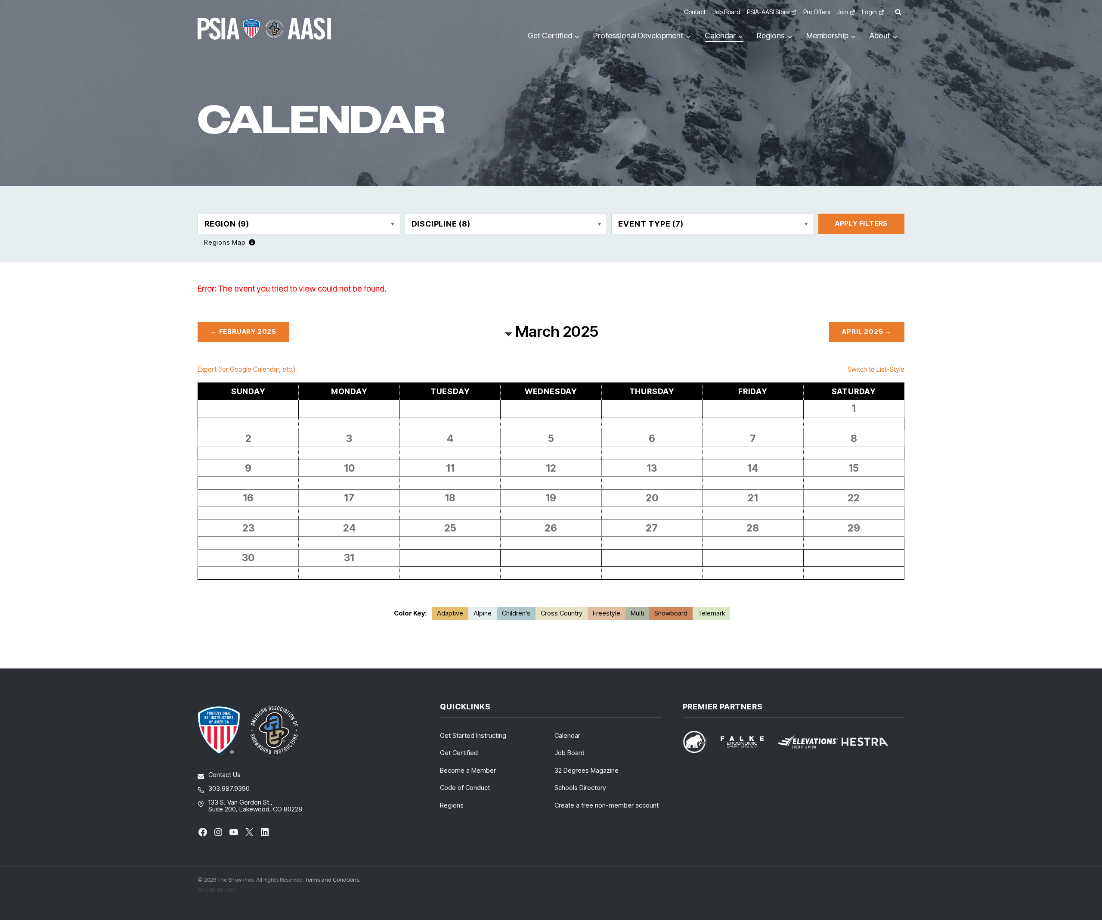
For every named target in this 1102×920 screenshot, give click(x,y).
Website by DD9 (216, 889)
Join (842, 12)
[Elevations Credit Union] (808, 742)
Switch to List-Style (876, 369)
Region (226, 223)
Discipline (441, 223)
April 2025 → (867, 331)
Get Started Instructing (473, 735)
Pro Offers (816, 12)
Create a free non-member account (606, 805)
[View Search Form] (898, 12)
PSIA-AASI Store (768, 12)
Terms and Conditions (332, 879)
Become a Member (468, 770)
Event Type (650, 223)
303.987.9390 (229, 788)
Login (869, 12)
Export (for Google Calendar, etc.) (246, 369)
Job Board (726, 12)
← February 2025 (243, 331)
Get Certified (459, 753)
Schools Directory (580, 787)
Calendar (567, 735)
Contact (695, 12)
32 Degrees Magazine (586, 770)
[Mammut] (700, 741)
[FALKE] (747, 742)
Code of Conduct (465, 787)
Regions (452, 805)
